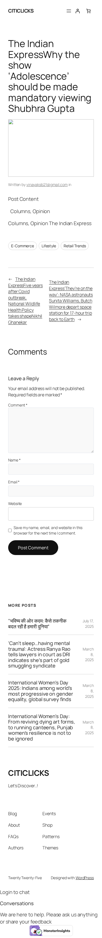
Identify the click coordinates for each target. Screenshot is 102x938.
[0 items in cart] (88, 10)
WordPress (85, 877)
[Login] (77, 10)
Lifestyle (49, 245)
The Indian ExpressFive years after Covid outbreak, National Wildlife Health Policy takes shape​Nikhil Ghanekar (25, 300)
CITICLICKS (20, 10)
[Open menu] (69, 11)
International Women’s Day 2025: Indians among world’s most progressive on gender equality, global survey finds (40, 691)
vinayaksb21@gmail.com (47, 184)
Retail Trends (75, 245)
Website (15, 503)
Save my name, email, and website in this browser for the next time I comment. (48, 530)
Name (14, 460)
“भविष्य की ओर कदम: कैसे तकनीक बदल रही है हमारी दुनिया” (37, 623)
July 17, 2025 (88, 623)
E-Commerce (22, 245)
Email (14, 481)
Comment (17, 405)
